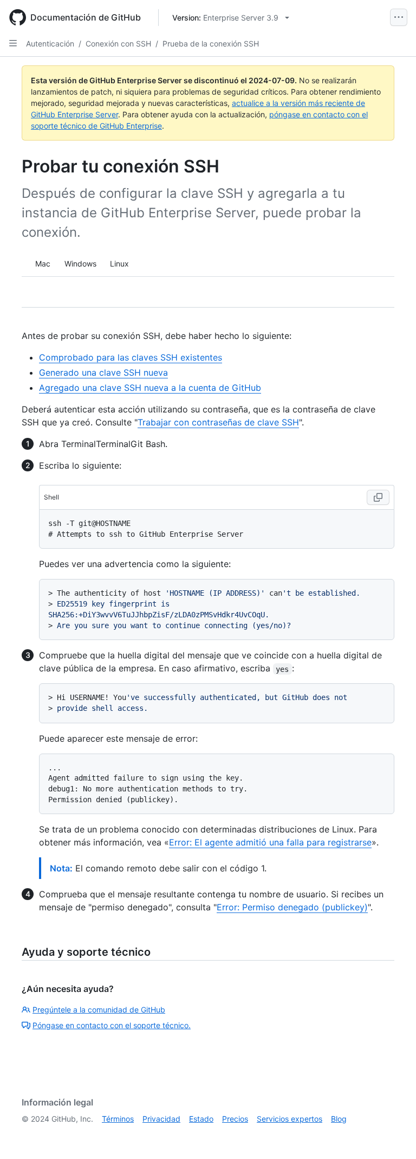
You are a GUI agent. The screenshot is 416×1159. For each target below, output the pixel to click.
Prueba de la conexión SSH (210, 43)
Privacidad (161, 1118)
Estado (201, 1118)
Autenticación (50, 43)
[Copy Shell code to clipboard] (378, 497)
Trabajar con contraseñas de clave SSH (218, 422)
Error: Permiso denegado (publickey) (292, 907)
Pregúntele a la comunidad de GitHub (98, 1009)
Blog (339, 1118)
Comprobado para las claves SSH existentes (130, 357)
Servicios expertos (289, 1118)
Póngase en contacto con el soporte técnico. (111, 1025)
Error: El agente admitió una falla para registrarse (270, 842)
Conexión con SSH (118, 43)
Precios (235, 1118)
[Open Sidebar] (13, 43)
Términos (118, 1118)
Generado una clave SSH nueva (103, 372)
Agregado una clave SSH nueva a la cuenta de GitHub (150, 387)
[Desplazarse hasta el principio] (392, 1135)
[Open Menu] (398, 17)
